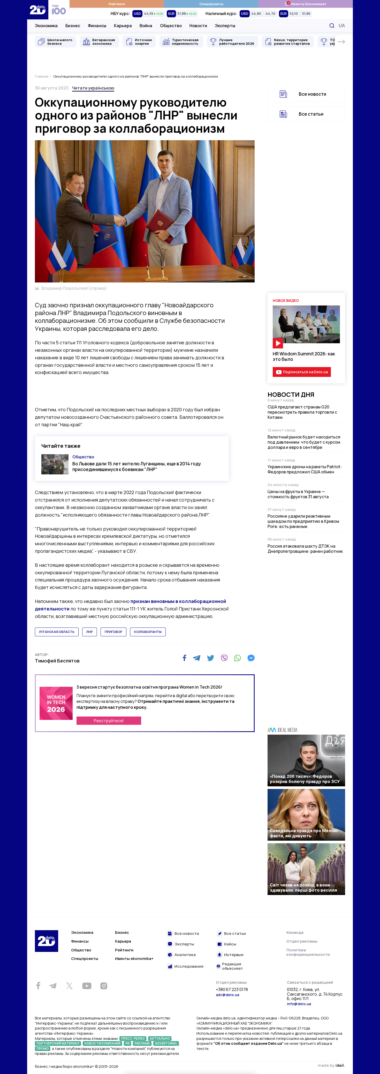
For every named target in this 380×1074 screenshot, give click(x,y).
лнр (89, 632)
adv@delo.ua (227, 995)
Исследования (188, 966)
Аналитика (185, 955)
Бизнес (72, 25)
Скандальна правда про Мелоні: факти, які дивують (304, 833)
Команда (294, 932)
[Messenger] (251, 658)
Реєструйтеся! (109, 721)
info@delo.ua (299, 1004)
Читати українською (93, 88)
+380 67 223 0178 (232, 989)
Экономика (46, 25)
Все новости (312, 94)
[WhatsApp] (237, 658)
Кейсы (230, 944)
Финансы (97, 25)
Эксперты (225, 25)
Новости (198, 25)
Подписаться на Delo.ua (305, 371)
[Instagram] (103, 986)
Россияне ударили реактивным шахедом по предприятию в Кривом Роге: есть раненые (303, 521)
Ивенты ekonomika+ (134, 958)
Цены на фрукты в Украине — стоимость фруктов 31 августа (298, 494)
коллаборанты (148, 632)
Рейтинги (117, 4)
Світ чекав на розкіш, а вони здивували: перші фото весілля (303, 887)
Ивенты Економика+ (305, 3)
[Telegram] (196, 658)
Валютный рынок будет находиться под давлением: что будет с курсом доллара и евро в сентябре (304, 442)
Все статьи (311, 114)
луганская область (56, 632)
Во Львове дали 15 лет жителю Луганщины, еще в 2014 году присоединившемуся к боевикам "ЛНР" (136, 466)
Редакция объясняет (232, 966)
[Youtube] (86, 986)
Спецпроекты (211, 4)
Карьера (123, 25)
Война (146, 25)
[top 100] (59, 9)
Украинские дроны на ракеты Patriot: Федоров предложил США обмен (305, 469)
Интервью (234, 955)
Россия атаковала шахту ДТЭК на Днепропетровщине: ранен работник (305, 548)
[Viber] (224, 658)
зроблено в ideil (331, 1066)
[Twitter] (210, 658)
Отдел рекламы (301, 941)
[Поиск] (332, 25)
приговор (113, 632)
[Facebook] (184, 658)
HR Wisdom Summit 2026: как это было (304, 356)
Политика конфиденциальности (308, 952)
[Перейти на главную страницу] (37, 9)
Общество (171, 25)
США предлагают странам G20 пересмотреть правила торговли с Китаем (302, 412)
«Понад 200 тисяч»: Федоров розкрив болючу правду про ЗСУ (305, 779)
